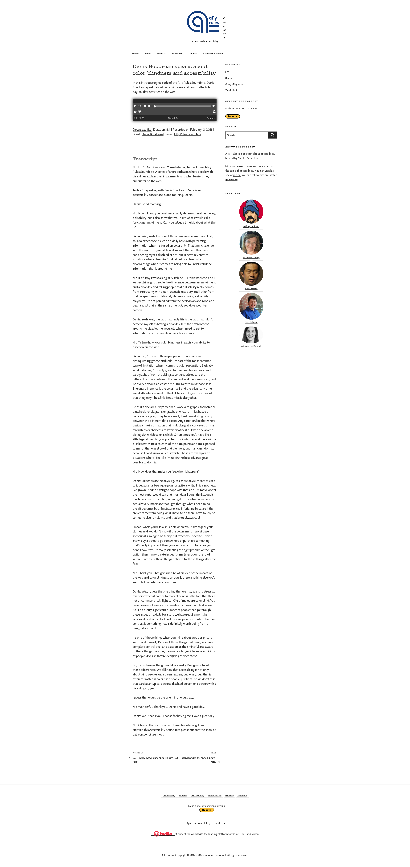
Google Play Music (234, 84)
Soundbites (178, 53)
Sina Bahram (251, 322)
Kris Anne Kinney (251, 257)
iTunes (228, 78)
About (148, 53)
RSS (227, 72)
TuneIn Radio (231, 90)
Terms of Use (214, 795)
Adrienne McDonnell (251, 346)
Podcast (161, 53)
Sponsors (242, 795)
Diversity (229, 795)
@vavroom (231, 179)
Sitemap (183, 795)
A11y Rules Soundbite (187, 134)
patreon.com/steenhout (148, 734)
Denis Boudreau (152, 134)
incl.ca (237, 175)
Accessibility (169, 795)
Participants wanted (213, 53)
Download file (142, 129)
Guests (193, 53)
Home (135, 53)
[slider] (155, 106)
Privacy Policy (197, 795)
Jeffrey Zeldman (251, 226)
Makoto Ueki (251, 288)
